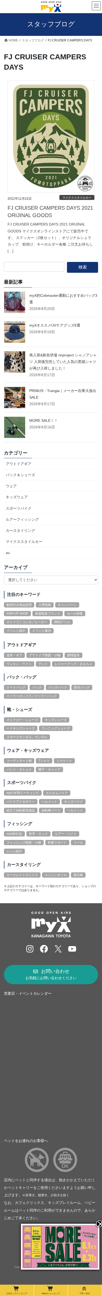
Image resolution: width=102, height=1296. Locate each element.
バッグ (37, 687)
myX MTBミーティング (23, 793)
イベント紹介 (16, 631)
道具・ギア (14, 655)
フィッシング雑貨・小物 (24, 842)
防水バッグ (82, 687)
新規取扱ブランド (47, 613)
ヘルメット (49, 802)
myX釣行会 (14, 834)
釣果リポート (57, 842)
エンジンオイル (56, 875)
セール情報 (75, 613)
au (8, 553)
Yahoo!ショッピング (51, 1293)
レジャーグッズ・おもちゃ (73, 664)
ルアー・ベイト (66, 834)
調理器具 (73, 655)
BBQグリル (62, 622)
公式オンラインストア (16, 1293)
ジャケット (64, 761)
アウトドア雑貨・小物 (44, 655)
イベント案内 (41, 631)
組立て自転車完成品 (21, 810)
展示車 (78, 875)
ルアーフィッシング (22, 519)
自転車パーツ (51, 810)
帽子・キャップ (49, 769)
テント (43, 664)
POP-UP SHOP (17, 613)
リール (78, 842)
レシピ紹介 (14, 851)
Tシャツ (44, 761)
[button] (51, 974)
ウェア (11, 486)
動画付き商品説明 (19, 605)
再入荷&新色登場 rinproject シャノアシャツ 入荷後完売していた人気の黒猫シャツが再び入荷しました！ (63, 361)
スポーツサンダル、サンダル (27, 737)
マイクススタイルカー (77, 197)
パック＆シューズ (20, 475)
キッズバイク (73, 802)
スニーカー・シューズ (22, 720)
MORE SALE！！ (43, 420)
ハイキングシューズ (21, 728)
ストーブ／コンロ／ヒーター (27, 622)
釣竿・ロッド (38, 834)
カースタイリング (20, 530)
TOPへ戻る (85, 1293)
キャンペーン (67, 605)
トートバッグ (16, 687)
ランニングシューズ (56, 728)
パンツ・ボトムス (19, 769)
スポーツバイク (18, 508)
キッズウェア (17, 497)
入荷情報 (44, 605)
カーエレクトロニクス (22, 875)
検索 (82, 267)
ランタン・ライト (19, 664)
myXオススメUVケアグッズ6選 (54, 325)
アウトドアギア (18, 464)
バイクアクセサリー (21, 802)
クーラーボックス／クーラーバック (32, 696)
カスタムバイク (57, 793)
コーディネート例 (19, 761)
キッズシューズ (56, 720)
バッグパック (57, 687)
